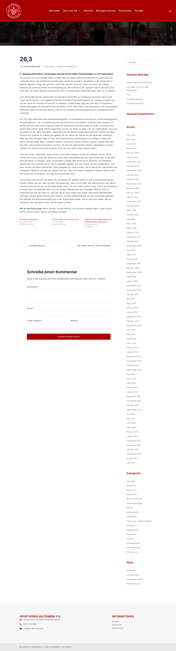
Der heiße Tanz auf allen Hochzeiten (94, 245)
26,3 (129, 94)
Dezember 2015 (134, 285)
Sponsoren (131, 534)
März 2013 (131, 383)
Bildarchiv (131, 485)
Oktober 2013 (133, 365)
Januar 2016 (132, 281)
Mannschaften (133, 512)
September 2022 (134, 170)
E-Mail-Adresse (34, 320)
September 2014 (134, 325)
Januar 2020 (132, 197)
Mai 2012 (131, 418)
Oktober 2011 (133, 449)
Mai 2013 (131, 374)
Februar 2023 (133, 153)
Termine (130, 538)
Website (74, 320)
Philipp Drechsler (32, 67)
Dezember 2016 (134, 263)
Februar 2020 (133, 192)
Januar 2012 (132, 436)
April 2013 (131, 378)
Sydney (68, 647)
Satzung (88, 10)
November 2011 (134, 445)
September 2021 (134, 184)
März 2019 (131, 210)
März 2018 (131, 228)
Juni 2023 (131, 135)
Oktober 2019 (133, 206)
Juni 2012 (131, 414)
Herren (60, 67)
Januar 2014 (132, 352)
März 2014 (131, 343)
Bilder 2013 (132, 494)
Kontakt (139, 10)
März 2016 (131, 277)
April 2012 (131, 423)
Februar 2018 (133, 232)
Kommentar (33, 287)
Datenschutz (117, 628)
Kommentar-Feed (134, 579)
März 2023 (132, 148)
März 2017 (131, 254)
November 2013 (134, 361)
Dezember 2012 (134, 396)
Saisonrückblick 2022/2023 (139, 82)
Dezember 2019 (134, 201)
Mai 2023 (131, 139)
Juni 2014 (131, 330)
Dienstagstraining (134, 503)
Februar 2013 (133, 387)
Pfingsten (131, 525)
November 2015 (134, 290)
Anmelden (131, 570)
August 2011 (132, 458)
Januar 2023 (132, 157)
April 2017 (131, 250)
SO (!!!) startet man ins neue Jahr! (65, 219)
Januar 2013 (132, 392)
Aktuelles (131, 481)
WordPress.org (133, 583)
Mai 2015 (131, 299)
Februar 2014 (133, 347)
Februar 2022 (133, 175)
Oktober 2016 (133, 268)
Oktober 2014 (133, 321)
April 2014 (131, 339)
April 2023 (131, 144)
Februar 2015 (133, 308)
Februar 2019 (133, 215)
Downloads (125, 10)
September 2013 (134, 370)
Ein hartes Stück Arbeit (29, 219)
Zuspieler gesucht (37, 245)
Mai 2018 (131, 219)
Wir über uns (132, 552)
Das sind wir (70, 10)
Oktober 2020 (133, 188)
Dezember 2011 (134, 440)
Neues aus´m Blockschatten (139, 521)
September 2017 (134, 246)
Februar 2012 (133, 432)
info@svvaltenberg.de (33, 628)
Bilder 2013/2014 (134, 499)
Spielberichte (71, 67)
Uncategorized (133, 547)
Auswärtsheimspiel (135, 103)
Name (30, 308)
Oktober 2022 (133, 166)
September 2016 (134, 272)
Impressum (117, 624)
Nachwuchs (132, 516)
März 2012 (131, 427)
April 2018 (131, 223)
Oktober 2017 (133, 241)
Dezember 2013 (134, 356)
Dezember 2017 (134, 237)
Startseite (54, 10)
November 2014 (134, 316)
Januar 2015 (132, 312)
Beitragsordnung (105, 10)
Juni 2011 (131, 463)
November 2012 (134, 401)
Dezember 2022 (134, 161)
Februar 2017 (132, 259)
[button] (170, 11)
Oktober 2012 (133, 405)
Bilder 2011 (131, 490)
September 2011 (134, 454)
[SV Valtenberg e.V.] (14, 10)
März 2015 (131, 303)
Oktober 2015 (133, 294)
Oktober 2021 (133, 179)
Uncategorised (133, 543)
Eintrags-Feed (133, 575)
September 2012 (134, 409)
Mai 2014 (131, 334)
